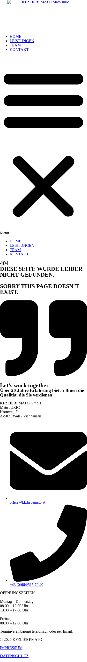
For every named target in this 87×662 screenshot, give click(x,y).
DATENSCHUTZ (14, 656)
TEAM (15, 45)
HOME (15, 36)
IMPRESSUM (11, 648)
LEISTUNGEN (22, 41)
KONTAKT (19, 49)
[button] (43, 145)
